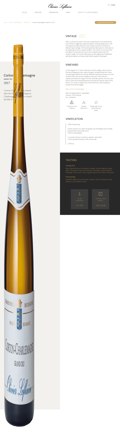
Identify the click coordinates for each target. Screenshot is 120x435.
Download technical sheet (105, 22)
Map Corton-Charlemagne (75, 89)
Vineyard (38, 12)
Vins (5, 22)
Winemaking (53, 12)
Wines (68, 12)
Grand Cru (27, 22)
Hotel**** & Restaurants (88, 12)
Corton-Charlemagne (15, 22)
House (24, 12)
